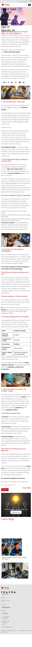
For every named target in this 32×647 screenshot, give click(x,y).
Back (5, 490)
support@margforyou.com (8, 485)
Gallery (3, 597)
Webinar (4, 611)
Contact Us (4, 604)
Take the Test (16, 512)
